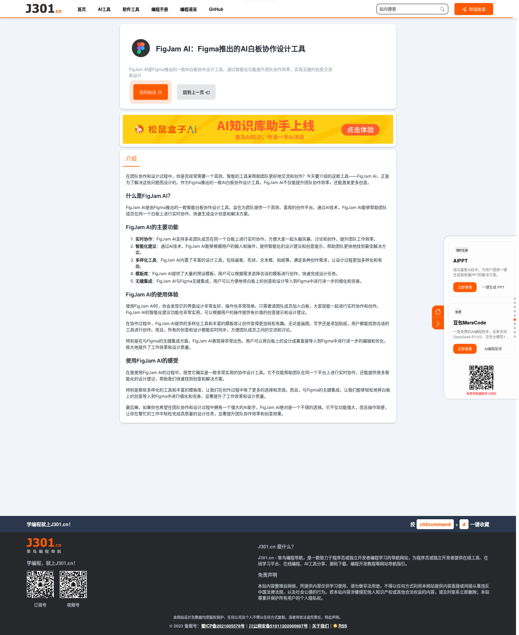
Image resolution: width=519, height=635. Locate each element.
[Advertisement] (258, 468)
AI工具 (104, 9)
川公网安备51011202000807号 (278, 626)
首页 (81, 9)
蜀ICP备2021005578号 (223, 626)
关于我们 (320, 626)
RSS (342, 626)
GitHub (216, 9)
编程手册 (159, 9)
